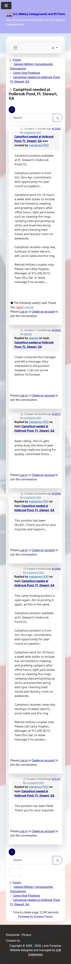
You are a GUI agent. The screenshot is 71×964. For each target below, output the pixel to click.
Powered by (25, 916)
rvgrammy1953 (32, 132)
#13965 (56, 330)
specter (29, 307)
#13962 (56, 128)
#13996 (56, 493)
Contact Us (13, 940)
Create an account (43, 311)
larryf (20, 307)
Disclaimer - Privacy (18, 935)
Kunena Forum (43, 916)
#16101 (56, 779)
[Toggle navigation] (15, 47)
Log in (23, 311)
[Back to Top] (64, 957)
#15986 (56, 568)
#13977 (56, 414)
